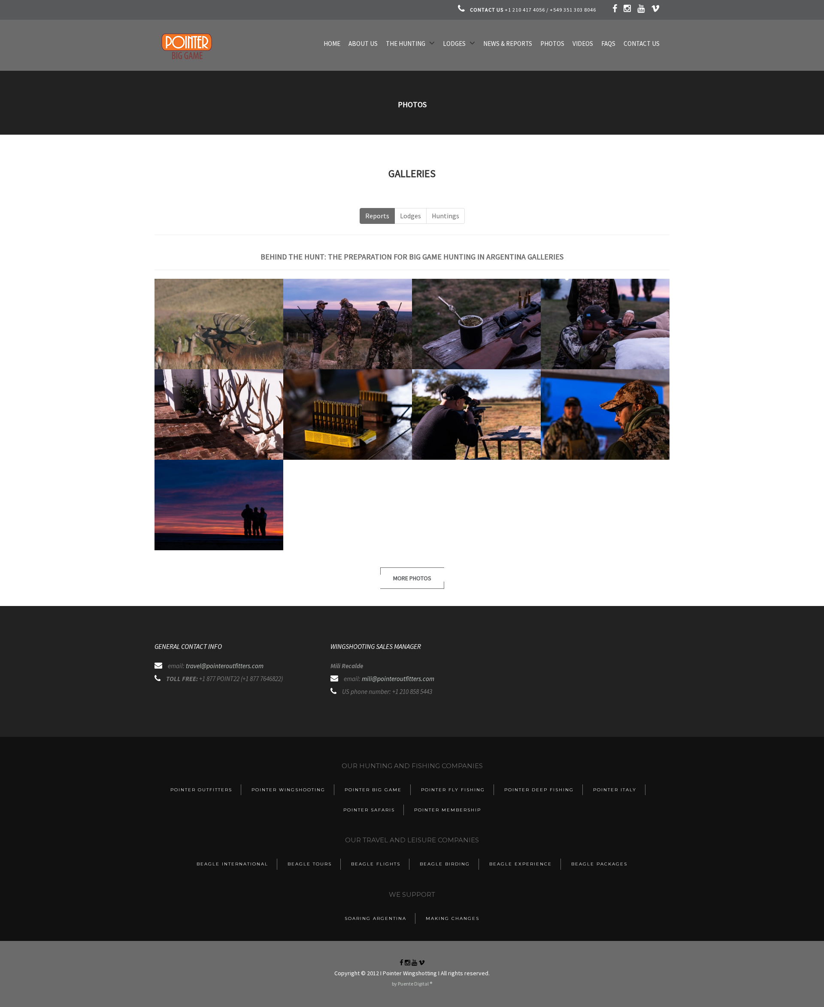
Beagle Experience (520, 864)
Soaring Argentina (375, 918)
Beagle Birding (445, 864)
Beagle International (232, 864)
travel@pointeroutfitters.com (225, 666)
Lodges (454, 43)
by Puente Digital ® (412, 983)
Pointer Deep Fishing (539, 790)
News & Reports (507, 43)
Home (332, 43)
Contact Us (642, 43)
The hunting (405, 43)
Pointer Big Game (373, 790)
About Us (363, 43)
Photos (552, 43)
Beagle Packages (599, 864)
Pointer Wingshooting (288, 790)
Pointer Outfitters (201, 790)
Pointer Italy (614, 790)
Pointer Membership (447, 810)
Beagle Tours (310, 864)
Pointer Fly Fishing (453, 790)
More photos (412, 578)
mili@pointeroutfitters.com (398, 679)
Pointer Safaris (369, 810)
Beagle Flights (375, 864)
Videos (583, 43)
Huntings (445, 215)
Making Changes (452, 918)
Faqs (608, 43)
